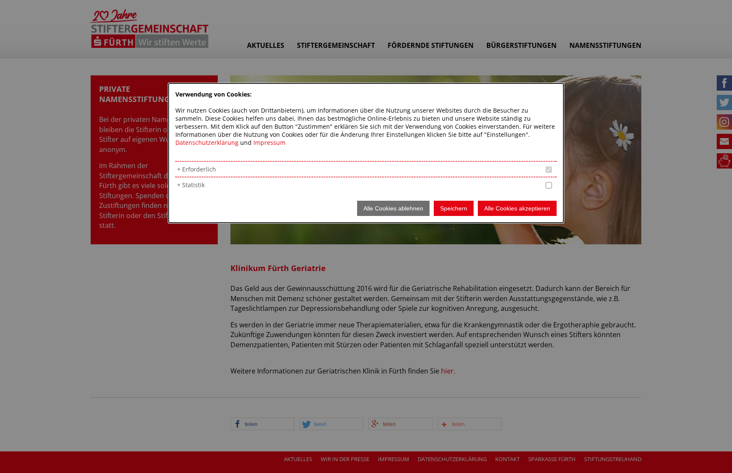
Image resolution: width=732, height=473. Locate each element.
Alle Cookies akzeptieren (517, 208)
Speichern (453, 208)
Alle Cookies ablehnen (393, 208)
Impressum (269, 142)
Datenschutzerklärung (206, 142)
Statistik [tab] (193, 185)
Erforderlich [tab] (199, 169)
